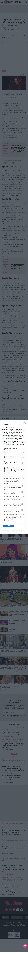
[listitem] (14, 449)
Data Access (14, 530)
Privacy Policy (22, 530)
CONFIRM (8, 525)
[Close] (25, 423)
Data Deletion (6, 530)
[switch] (22, 452)
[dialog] (14, 477)
